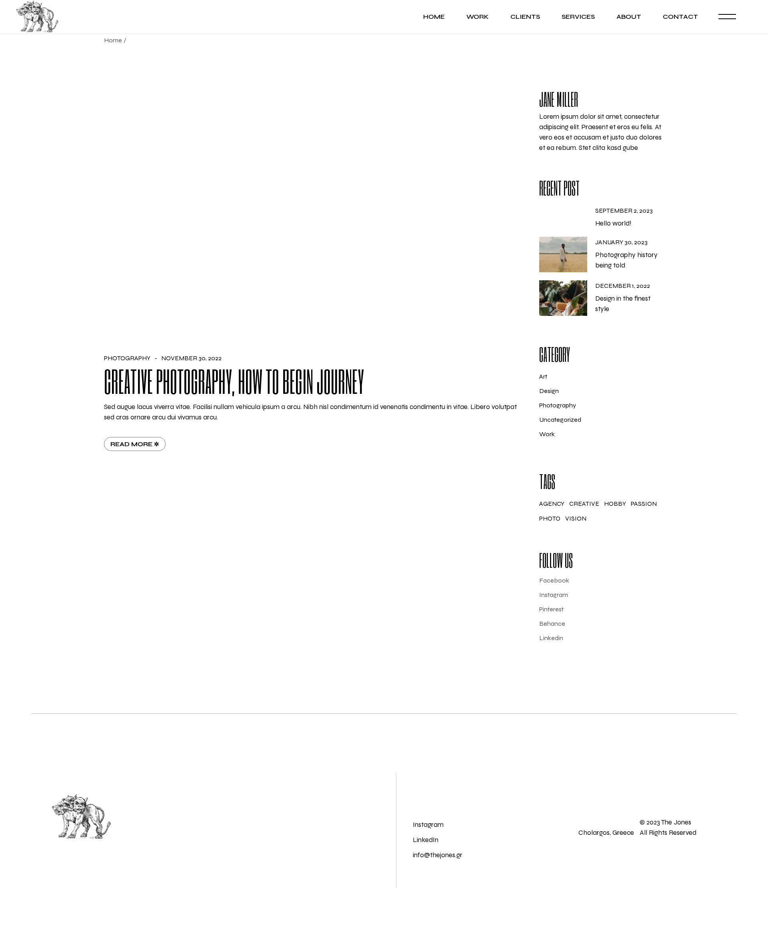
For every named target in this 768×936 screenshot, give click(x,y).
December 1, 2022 (622, 286)
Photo (549, 518)
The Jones (675, 822)
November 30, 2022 (191, 358)
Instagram (553, 595)
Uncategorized (560, 419)
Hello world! (613, 223)
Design (549, 391)
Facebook (554, 580)
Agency (551, 503)
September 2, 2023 (624, 211)
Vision (575, 518)
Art (543, 376)
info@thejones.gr (437, 855)
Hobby (615, 503)
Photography (127, 358)
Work (547, 434)
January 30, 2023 (621, 242)
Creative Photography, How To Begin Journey (234, 380)
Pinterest (551, 609)
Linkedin (551, 638)
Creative (584, 503)
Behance (552, 624)
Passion (644, 503)
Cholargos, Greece (606, 832)
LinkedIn (425, 840)
